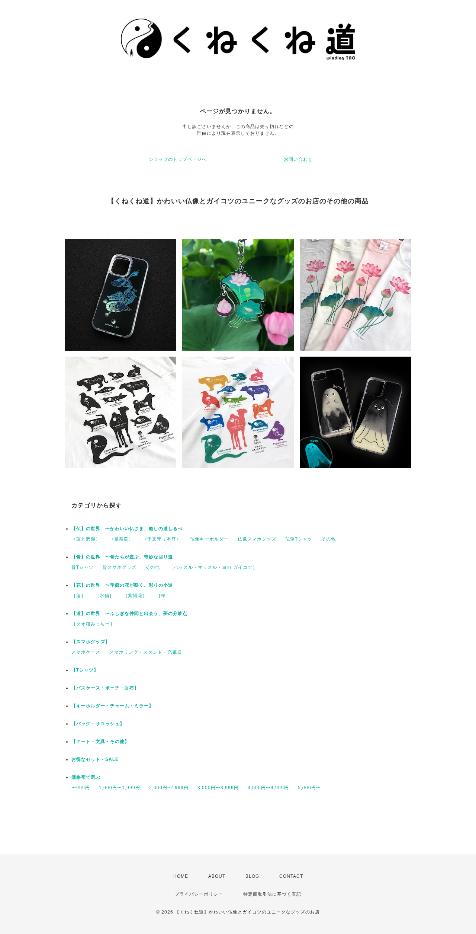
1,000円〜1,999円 (119, 787)
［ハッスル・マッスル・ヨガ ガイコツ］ (213, 567)
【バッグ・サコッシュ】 (98, 723)
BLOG (252, 876)
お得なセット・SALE (95, 759)
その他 (328, 539)
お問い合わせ (298, 159)
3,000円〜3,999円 (218, 787)
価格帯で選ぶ (85, 777)
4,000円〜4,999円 (268, 787)
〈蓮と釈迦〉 (85, 539)
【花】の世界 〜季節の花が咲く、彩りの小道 (122, 585)
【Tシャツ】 (85, 670)
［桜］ (163, 595)
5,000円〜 (309, 787)
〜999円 (80, 787)
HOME (180, 876)
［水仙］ (104, 595)
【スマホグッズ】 (90, 641)
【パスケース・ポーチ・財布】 (105, 688)
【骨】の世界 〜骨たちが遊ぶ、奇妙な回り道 (122, 557)
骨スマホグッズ (119, 567)
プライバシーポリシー (199, 894)
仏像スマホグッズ (257, 539)
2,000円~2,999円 (169, 787)
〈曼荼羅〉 (121, 539)
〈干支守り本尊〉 (161, 539)
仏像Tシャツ (298, 539)
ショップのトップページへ (178, 159)
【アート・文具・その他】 (100, 741)
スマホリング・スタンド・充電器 (145, 652)
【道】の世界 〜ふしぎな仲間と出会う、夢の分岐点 (129, 613)
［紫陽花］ (135, 595)
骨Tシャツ (82, 567)
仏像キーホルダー (209, 539)
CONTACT (291, 876)
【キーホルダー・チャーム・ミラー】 (112, 705)
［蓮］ (78, 595)
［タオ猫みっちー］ (93, 624)
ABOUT (216, 876)
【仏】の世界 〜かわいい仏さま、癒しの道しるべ (127, 528)
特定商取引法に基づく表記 (272, 894)
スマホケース (85, 652)
